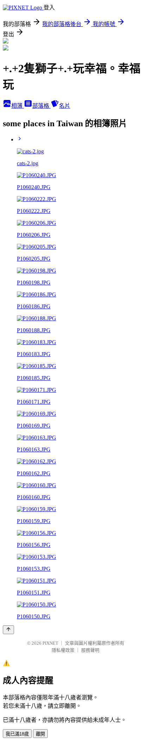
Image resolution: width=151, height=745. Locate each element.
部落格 (41, 106)
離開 (40, 734)
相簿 (17, 106)
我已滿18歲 (17, 734)
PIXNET (50, 643)
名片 (64, 106)
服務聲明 (90, 650)
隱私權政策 (63, 650)
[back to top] (8, 629)
